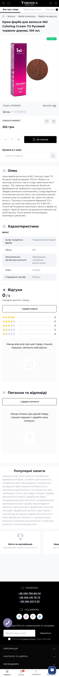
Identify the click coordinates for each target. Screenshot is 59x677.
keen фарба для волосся (17, 517)
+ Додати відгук (29, 308)
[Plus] (18, 140)
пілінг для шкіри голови (30, 493)
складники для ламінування (19, 483)
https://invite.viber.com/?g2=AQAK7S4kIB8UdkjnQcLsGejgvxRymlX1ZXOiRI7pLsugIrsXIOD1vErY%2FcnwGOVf (33, 616)
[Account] (55, 3)
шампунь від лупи (13, 476)
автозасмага (21, 507)
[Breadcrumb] (3, 16)
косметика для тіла (25, 524)
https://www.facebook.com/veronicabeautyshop (19, 616)
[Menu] (3, 3)
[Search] (8, 3)
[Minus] (6, 140)
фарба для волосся (39, 514)
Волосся (11, 16)
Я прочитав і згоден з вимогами (31, 639)
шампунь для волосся (27, 521)
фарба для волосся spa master (32, 510)
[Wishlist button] (47, 121)
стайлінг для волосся (37, 479)
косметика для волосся (16, 490)
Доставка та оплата (28, 639)
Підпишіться (45, 633)
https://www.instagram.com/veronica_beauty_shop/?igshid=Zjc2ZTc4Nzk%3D (26, 616)
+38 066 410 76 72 (29, 597)
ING (54, 106)
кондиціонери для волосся (18, 500)
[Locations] (50, 3)
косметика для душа (14, 514)
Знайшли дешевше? (11, 120)
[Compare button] (54, 121)
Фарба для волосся (27, 16)
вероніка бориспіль (34, 486)
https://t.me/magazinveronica (40, 616)
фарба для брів (36, 496)
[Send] (53, 155)
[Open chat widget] (52, 670)
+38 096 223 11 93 (30, 601)
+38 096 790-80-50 (29, 593)
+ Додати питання (29, 401)
